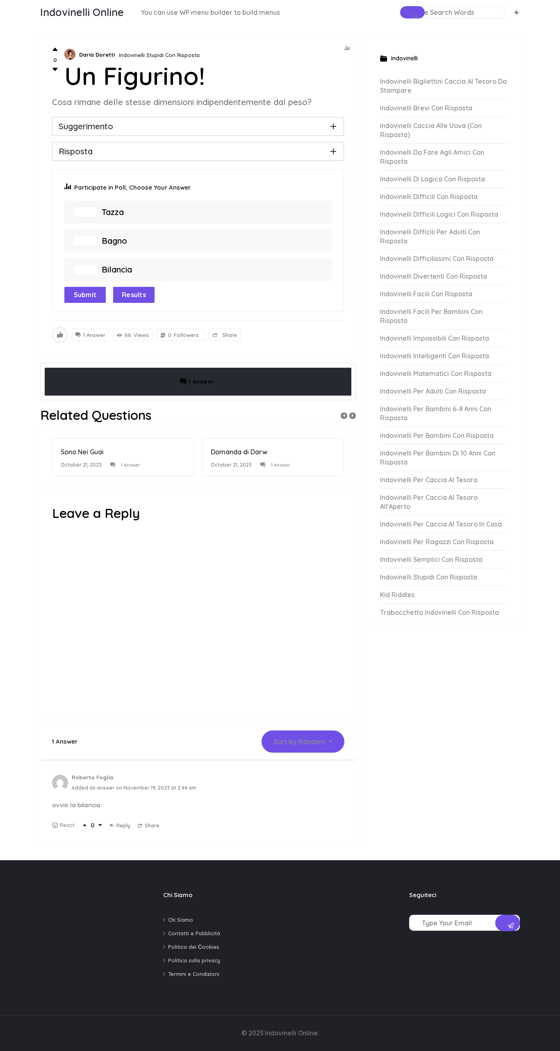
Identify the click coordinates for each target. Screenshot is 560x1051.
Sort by (299, 741)
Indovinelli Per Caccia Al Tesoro (429, 480)
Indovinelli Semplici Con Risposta (431, 559)
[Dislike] (55, 69)
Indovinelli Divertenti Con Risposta (433, 276)
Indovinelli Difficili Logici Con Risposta (439, 214)
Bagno (114, 241)
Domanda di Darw (239, 452)
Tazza (113, 212)
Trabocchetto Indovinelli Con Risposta (439, 612)
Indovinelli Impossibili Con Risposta (434, 338)
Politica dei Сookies (193, 946)
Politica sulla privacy (194, 960)
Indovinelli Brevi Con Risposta (426, 108)
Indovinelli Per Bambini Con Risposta (437, 435)
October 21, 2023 (81, 465)
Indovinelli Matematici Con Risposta (436, 373)
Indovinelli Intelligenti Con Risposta (434, 356)
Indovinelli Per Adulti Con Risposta (433, 391)
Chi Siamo (180, 919)
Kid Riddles (397, 595)
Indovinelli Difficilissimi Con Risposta (437, 258)
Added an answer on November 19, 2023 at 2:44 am (134, 788)
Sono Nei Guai (82, 452)
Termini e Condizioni (193, 974)
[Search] (412, 12)
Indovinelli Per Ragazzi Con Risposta (437, 542)
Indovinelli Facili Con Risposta (426, 294)
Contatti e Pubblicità (194, 933)
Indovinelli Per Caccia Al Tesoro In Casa (441, 524)
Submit (85, 295)
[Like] (55, 49)
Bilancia (117, 270)
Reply (123, 825)
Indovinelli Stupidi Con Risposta (159, 55)
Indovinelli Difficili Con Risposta (429, 196)
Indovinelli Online (82, 12)
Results (134, 295)
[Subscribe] (507, 923)
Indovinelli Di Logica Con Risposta (432, 179)
